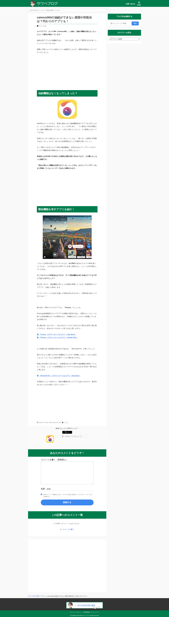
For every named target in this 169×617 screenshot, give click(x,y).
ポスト (68, 432)
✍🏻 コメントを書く (67, 529)
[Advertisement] (67, 71)
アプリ (66, 422)
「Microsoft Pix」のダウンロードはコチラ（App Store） (60, 376)
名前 (46, 489)
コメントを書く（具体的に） (54, 459)
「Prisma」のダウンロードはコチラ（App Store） (57, 334)
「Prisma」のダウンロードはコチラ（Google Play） (58, 337)
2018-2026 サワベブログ (83, 615)
